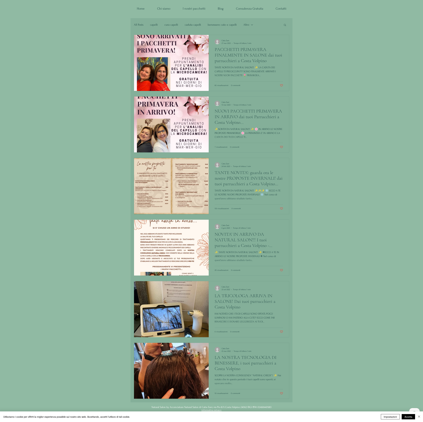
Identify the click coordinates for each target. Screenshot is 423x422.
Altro (246, 24)
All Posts (138, 24)
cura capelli (171, 24)
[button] (285, 25)
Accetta (408, 416)
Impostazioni (390, 416)
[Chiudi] (419, 416)
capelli (154, 24)
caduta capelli (193, 24)
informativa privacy (211, 410)
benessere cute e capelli (222, 24)
